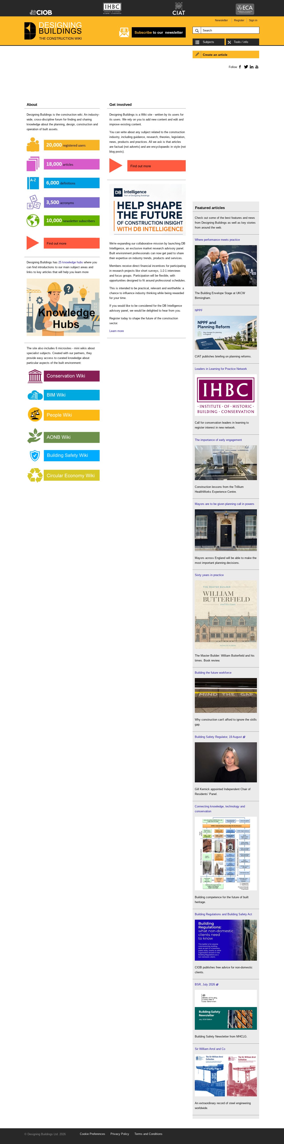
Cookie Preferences (92, 1134)
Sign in (253, 20)
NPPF (199, 310)
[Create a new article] (147, 173)
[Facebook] (240, 67)
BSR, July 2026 (205, 984)
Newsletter (221, 20)
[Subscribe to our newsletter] (152, 37)
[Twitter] (245, 67)
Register (239, 20)
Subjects (208, 42)
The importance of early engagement (218, 440)
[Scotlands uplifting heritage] (226, 1095)
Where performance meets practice (217, 239)
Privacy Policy (119, 1134)
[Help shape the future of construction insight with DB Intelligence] (147, 235)
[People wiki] (63, 421)
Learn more (116, 331)
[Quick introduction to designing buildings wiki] (63, 250)
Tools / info (241, 42)
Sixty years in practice (209, 575)
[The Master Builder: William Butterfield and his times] (226, 648)
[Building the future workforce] (226, 712)
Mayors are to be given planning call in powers (224, 504)
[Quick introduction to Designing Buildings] (63, 229)
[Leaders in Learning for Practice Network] (226, 415)
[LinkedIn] (251, 67)
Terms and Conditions (148, 1134)
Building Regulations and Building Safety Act (223, 914)
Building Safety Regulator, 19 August (218, 737)
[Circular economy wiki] (63, 483)
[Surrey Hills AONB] (63, 443)
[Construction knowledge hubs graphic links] (63, 336)
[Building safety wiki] (63, 461)
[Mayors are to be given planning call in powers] (226, 550)
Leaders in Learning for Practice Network (221, 368)
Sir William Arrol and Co (210, 1049)
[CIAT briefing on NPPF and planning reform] (226, 348)
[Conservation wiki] (63, 383)
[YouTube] (256, 67)
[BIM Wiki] (63, 400)
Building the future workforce (213, 672)
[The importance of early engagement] (226, 479)
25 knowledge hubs (70, 262)
